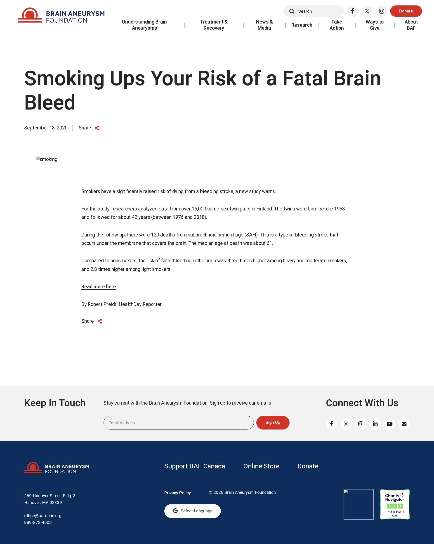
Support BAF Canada (194, 466)
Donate (406, 11)
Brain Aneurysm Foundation (61, 16)
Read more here (98, 286)
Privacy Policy (177, 493)
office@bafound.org (42, 516)
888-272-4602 (38, 522)
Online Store (261, 466)
